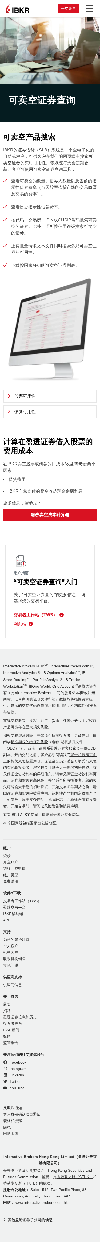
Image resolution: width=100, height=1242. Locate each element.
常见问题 (10, 965)
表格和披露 (12, 1121)
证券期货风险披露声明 (29, 793)
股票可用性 (25, 396)
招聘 (7, 1011)
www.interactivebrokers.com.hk (41, 1203)
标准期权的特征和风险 (29, 742)
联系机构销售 (14, 959)
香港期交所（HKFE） (21, 1183)
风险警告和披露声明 (61, 806)
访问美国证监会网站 (62, 815)
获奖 (7, 1004)
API (6, 920)
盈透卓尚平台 (14, 907)
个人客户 (10, 946)
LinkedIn (16, 1075)
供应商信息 (12, 985)
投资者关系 (12, 1024)
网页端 (20, 624)
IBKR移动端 (13, 914)
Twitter (15, 1082)
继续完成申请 (14, 869)
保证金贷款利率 (80, 774)
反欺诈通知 (12, 1108)
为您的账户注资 (16, 940)
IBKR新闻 (11, 1030)
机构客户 (10, 953)
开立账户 (68, 8)
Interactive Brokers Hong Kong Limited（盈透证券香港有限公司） (50, 1159)
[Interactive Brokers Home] (17, 8)
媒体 (7, 1036)
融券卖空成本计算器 (50, 514)
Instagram (18, 1069)
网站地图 (10, 1134)
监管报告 (10, 1043)
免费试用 (10, 881)
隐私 (7, 1127)
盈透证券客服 (61, 748)
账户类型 (10, 875)
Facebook (17, 1062)
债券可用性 (25, 411)
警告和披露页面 (83, 755)
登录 (7, 856)
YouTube (17, 1088)
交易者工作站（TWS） (35, 615)
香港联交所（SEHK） (75, 1177)
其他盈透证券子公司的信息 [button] (30, 1220)
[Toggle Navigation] (88, 8)
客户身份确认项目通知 (22, 1114)
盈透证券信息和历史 (20, 1017)
